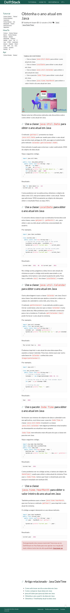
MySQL (6, 49)
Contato (62, 609)
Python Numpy (8, 22)
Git (14, 22)
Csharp (5, 47)
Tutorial (32, 2)
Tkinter (15, 16)
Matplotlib (6, 23)
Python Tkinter (13, 33)
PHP (8, 45)
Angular (11, 44)
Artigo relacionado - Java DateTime (45, 581)
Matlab (5, 40)
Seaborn (13, 38)
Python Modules (8, 18)
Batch (5, 35)
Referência (53, 2)
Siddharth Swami (30, 22)
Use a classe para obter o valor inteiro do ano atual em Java (43, 489)
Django (11, 36)
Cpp (5, 42)
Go (12, 45)
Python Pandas (12, 35)
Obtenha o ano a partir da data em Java (39, 596)
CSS (5, 45)
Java (16, 45)
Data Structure (8, 25)
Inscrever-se (58, 548)
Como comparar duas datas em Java (38, 591)
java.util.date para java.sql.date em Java (40, 593)
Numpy (5, 36)
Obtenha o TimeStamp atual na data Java (40, 598)
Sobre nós (40, 609)
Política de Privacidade (52, 609)
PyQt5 (12, 23)
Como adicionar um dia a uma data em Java (41, 588)
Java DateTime (28, 25)
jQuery (5, 44)
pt (62, 2)
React (16, 44)
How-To (42, 2)
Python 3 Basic (8, 16)
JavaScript (6, 20)
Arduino (11, 47)
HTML (9, 42)
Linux (10, 40)
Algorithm (6, 27)
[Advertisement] (46, 40)
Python (6, 33)
